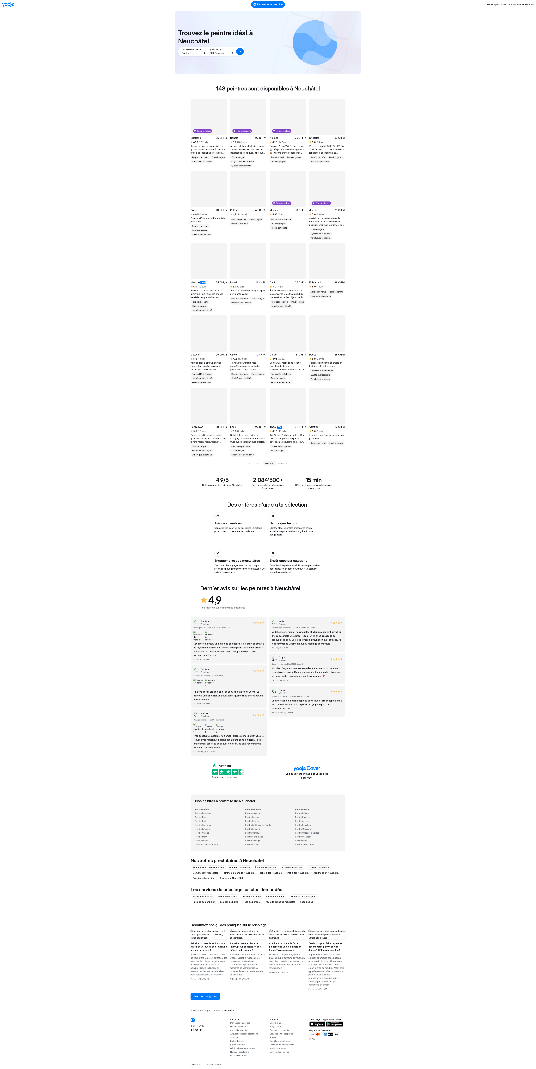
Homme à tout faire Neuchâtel (208, 867)
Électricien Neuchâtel (266, 867)
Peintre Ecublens (203, 813)
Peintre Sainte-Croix (304, 844)
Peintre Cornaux (252, 833)
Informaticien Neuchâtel (326, 872)
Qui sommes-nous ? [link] (239, 1055)
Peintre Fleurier (302, 809)
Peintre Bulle (201, 821)
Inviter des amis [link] (237, 1041)
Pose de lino (306, 901)
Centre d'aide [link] (276, 1023)
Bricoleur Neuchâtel (292, 867)
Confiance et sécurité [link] (279, 1030)
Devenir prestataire (496, 4)
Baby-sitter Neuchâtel (270, 872)
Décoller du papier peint (304, 896)
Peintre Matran (202, 840)
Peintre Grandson (303, 837)
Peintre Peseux (252, 821)
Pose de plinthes (252, 896)
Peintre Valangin (252, 840)
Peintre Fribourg (202, 829)
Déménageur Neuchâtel (205, 872)
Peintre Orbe (301, 840)
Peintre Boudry (252, 817)
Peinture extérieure (228, 896)
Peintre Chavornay (303, 829)
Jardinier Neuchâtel (318, 867)
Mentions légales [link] (278, 1048)
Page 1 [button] (268, 463)
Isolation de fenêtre (276, 896)
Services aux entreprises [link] (281, 1034)
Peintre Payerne (302, 817)
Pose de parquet (251, 901)
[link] (327, 270)
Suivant (281, 463)
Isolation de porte (229, 901)
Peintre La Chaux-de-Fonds (258, 825)
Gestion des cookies (279, 1052)
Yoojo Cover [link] (275, 1026)
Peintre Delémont (253, 809)
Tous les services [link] (213, 1064)
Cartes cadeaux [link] (237, 1044)
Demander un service (270, 4)
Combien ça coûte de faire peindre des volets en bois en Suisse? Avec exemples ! (285, 946)
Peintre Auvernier (253, 813)
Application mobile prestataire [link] (244, 1034)
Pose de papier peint (204, 901)
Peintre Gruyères (203, 825)
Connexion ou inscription (521, 4)
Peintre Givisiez (202, 833)
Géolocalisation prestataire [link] (242, 1048)
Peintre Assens (302, 821)
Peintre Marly (201, 837)
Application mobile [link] (238, 1030)
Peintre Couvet (252, 844)
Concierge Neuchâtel (204, 878)
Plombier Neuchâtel (239, 867)
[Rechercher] (240, 51)
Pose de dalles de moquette (280, 901)
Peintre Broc (201, 817)
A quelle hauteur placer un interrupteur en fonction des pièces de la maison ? (245, 946)
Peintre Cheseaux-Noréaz (307, 833)
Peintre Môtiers (302, 813)
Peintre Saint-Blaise (254, 837)
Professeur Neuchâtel (231, 878)
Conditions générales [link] (280, 1041)
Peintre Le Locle (252, 829)
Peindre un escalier (203, 896)
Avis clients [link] (235, 1037)
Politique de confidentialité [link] (282, 1044)
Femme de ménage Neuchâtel (238, 872)
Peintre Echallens (303, 825)
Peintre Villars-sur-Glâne (206, 844)
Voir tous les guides (205, 996)
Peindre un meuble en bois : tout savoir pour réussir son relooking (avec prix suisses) (209, 946)
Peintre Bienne (202, 809)
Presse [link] (273, 1037)
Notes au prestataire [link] (239, 1052)
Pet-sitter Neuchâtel (297, 872)
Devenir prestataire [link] (239, 1026)
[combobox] (193, 51)
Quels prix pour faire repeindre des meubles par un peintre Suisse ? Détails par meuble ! (325, 946)
